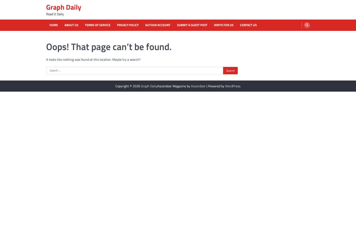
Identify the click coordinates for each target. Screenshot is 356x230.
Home (53, 25)
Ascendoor (198, 86)
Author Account (157, 25)
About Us (71, 25)
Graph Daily (63, 7)
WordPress (232, 86)
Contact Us (248, 25)
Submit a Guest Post (192, 25)
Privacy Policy (128, 25)
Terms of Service (97, 25)
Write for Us (223, 25)
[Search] (307, 25)
